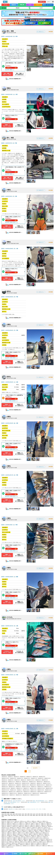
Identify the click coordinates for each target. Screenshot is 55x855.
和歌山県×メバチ (26, 788)
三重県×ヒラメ (4, 832)
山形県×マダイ (16, 822)
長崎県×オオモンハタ (5, 844)
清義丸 (34, 800)
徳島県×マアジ (20, 839)
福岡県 (37, 815)
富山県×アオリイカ (47, 827)
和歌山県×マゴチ (11, 783)
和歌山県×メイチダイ (33, 788)
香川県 (28, 815)
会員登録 (42, 1)
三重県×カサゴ (9, 832)
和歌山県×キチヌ (20, 793)
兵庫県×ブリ (31, 834)
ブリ (43, 809)
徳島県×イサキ (31, 839)
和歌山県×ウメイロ (19, 788)
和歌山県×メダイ (39, 783)
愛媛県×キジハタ (31, 840)
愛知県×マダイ (19, 831)
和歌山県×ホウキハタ (5, 793)
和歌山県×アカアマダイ (5, 778)
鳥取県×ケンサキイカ (40, 835)
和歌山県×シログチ (5, 786)
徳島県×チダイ (25, 839)
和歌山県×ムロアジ (33, 791)
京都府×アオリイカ (45, 832)
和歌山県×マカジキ (26, 791)
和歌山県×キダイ (33, 783)
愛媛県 (34, 815)
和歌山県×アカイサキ (48, 791)
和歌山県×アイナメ (40, 786)
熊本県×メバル (33, 844)
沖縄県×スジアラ (39, 845)
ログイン (49, 1)
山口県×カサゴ (4, 839)
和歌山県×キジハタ (20, 778)
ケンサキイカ (28, 809)
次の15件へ (35, 768)
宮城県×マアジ (39, 821)
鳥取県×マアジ (47, 835)
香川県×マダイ (42, 839)
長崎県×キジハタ (45, 843)
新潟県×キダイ (34, 827)
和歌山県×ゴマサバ (27, 778)
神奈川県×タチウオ (13, 827)
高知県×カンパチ (49, 840)
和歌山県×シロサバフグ (27, 793)
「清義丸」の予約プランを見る (7, 125)
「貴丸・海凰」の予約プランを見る (7, 74)
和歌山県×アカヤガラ (36, 793)
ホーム (5, 4)
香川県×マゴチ (4, 840)
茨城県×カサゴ (43, 823)
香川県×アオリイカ (49, 839)
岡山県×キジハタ (40, 836)
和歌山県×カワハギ (25, 781)
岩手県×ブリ (29, 821)
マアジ (37, 809)
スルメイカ (33, 809)
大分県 (48, 815)
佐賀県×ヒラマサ (14, 843)
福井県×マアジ (30, 830)
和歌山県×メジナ (33, 786)
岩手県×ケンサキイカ (10, 821)
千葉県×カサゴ (4, 826)
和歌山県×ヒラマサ (42, 776)
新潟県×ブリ (24, 827)
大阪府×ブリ (14, 834)
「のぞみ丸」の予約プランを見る (7, 652)
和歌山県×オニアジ (5, 791)
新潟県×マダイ (19, 827)
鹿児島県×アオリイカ (26, 845)
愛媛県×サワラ (43, 840)
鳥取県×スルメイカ (11, 836)
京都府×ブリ (28, 832)
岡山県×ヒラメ (34, 836)
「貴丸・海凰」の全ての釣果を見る (19, 74)
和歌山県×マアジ (16, 776)
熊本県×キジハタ (39, 844)
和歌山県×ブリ (10, 776)
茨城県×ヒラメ (38, 823)
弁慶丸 (28, 802)
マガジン (38, 4)
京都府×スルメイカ (39, 832)
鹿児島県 (51, 815)
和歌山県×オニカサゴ (32, 781)
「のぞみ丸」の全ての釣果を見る (19, 652)
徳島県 (31, 815)
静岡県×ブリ (10, 831)
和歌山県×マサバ (18, 786)
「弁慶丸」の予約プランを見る (7, 226)
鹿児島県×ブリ (33, 845)
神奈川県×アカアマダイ (5, 827)
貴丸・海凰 (13, 800)
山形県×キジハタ (35, 822)
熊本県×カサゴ (44, 844)
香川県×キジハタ (10, 840)
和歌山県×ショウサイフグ (26, 786)
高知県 (26, 815)
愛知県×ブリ (14, 831)
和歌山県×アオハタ (18, 783)
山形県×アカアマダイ (42, 822)
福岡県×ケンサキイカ (42, 841)
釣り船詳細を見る (40, 31)
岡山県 (14, 815)
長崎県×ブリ (17, 844)
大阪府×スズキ (25, 834)
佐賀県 (39, 815)
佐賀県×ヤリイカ (34, 843)
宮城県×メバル (4, 822)
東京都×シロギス (21, 826)
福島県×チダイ (9, 823)
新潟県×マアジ (29, 827)
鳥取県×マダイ (17, 836)
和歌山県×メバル (18, 781)
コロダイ (23, 800)
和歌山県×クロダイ (5, 783)
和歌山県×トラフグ (40, 791)
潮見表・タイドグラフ (48, 4)
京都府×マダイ (32, 832)
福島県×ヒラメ (4, 823)
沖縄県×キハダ (44, 845)
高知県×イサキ (11, 841)
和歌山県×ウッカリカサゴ (6, 788)
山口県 (17, 815)
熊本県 (45, 815)
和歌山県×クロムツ (47, 781)
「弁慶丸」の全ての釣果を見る (19, 226)
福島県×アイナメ (22, 823)
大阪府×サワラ (9, 834)
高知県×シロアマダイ (23, 841)
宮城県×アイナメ (45, 821)
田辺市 (20, 800)
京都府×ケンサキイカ (21, 832)
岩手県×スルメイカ (23, 821)
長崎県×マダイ (39, 843)
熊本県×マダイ (22, 844)
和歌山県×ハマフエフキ (13, 793)
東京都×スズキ (32, 826)
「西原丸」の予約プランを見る (7, 405)
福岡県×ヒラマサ (49, 841)
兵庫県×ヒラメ (4, 835)
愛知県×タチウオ (25, 831)
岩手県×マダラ (4, 821)
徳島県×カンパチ (37, 839)
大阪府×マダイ (4, 834)
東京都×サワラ (27, 826)
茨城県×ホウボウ (49, 823)
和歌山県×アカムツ (40, 781)
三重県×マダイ (47, 831)
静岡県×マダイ (36, 830)
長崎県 (42, 815)
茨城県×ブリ (33, 823)
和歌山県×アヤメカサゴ (41, 788)
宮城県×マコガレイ (10, 822)
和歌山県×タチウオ (13, 778)
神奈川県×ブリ (50, 826)
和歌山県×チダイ (4, 781)
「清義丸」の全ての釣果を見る (19, 125)
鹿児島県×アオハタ (19, 845)
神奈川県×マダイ (44, 826)
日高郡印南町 (41, 800)
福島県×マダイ (48, 822)
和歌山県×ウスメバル (48, 786)
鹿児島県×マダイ (4, 845)
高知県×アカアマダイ (5, 841)
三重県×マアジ (14, 832)
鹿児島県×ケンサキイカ (12, 845)
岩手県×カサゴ (17, 821)
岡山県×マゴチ (45, 836)
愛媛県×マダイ (21, 840)
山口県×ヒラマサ (10, 839)
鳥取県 (20, 815)
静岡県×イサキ (41, 830)
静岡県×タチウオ (4, 831)
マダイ (30, 4)
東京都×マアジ (9, 826)
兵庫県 (3, 815)
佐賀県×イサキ (28, 843)
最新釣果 (14, 4)
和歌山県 (22, 4)
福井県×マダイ (11, 830)
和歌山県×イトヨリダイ (46, 783)
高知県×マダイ (17, 841)
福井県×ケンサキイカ (5, 830)
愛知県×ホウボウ (31, 831)
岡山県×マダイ (28, 836)
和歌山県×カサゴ (22, 776)
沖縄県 (3, 816)
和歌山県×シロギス (47, 778)
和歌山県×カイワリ (12, 786)
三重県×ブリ (42, 831)
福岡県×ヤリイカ (36, 841)
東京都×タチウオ (15, 826)
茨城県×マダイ (28, 823)
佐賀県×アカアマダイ (21, 843)
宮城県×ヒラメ (34, 821)
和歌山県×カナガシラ (43, 793)
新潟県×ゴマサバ (40, 827)
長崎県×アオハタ (12, 844)
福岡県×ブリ (4, 843)
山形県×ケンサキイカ (28, 822)
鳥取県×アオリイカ (5, 836)
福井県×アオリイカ (18, 830)
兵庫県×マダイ (35, 834)
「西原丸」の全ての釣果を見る (19, 405)
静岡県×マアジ (47, 830)
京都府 (9, 815)
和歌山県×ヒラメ (29, 776)
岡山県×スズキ (23, 836)
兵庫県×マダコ (41, 834)
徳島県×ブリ (15, 839)
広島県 (12, 815)
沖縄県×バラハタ (50, 845)
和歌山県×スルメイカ (11, 781)
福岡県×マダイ (30, 841)
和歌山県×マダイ (4, 776)
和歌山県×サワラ (40, 778)
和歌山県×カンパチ (34, 778)
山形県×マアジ (21, 822)
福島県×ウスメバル (15, 823)
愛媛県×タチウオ (37, 840)
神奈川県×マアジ (38, 826)
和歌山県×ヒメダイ (19, 791)
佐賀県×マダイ (8, 843)
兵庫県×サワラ (46, 834)
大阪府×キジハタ (20, 834)
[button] (28, 161)
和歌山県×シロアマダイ (25, 783)
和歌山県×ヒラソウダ (12, 791)
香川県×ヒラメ (15, 840)
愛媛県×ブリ (26, 840)
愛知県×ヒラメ (37, 831)
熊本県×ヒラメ (28, 844)
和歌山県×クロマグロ (49, 788)
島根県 (23, 815)
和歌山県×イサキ (35, 776)
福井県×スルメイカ (25, 830)
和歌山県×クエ (13, 788)
